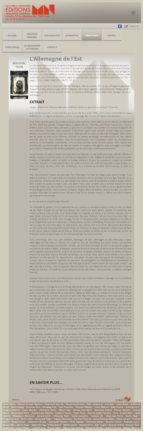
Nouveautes (52, 35)
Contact (52, 47)
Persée (70, 389)
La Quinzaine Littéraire (32, 47)
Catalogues (12, 47)
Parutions (91, 35)
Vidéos (112, 35)
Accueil (12, 35)
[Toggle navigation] (133, 12)
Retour (15, 399)
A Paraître (71, 35)
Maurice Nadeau (32, 35)
